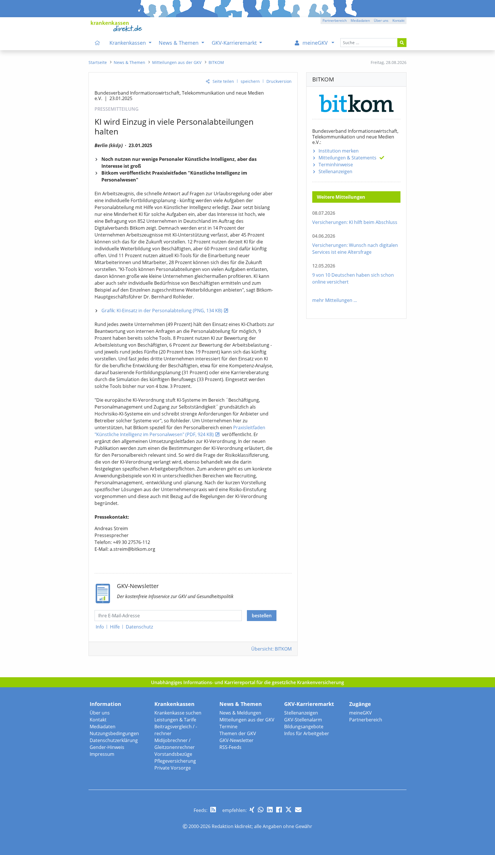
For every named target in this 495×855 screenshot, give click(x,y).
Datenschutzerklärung (114, 740)
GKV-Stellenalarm (303, 720)
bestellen (262, 615)
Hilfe (115, 627)
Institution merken (339, 151)
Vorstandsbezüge (173, 754)
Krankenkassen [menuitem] (128, 42)
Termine (228, 726)
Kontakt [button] (398, 20)
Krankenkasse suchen (177, 713)
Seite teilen (223, 81)
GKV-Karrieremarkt (309, 703)
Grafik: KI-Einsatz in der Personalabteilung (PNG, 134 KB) (161, 310)
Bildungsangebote (303, 726)
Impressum (102, 754)
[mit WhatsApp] (261, 809)
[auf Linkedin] (270, 809)
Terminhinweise (336, 164)
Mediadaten (102, 726)
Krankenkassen (174, 703)
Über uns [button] (381, 20)
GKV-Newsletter (236, 740)
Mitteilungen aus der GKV (246, 720)
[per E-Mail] (298, 809)
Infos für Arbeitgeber (306, 733)
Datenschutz (139, 627)
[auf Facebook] (279, 809)
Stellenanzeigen (335, 171)
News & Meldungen (240, 713)
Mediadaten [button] (360, 20)
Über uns (100, 713)
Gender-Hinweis (107, 747)
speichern (250, 81)
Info (100, 627)
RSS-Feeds (230, 747)
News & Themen (240, 703)
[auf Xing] (252, 809)
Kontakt (98, 720)
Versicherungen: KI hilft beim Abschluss (354, 222)
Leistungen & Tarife (175, 720)
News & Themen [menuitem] (179, 42)
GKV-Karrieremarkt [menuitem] (235, 42)
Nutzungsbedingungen (114, 733)
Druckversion (279, 81)
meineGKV (360, 713)
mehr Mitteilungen (332, 300)
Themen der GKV (237, 733)
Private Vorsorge (172, 768)
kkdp (115, 145)
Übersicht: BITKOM (271, 649)
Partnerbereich (365, 720)
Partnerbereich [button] (335, 20)
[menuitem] (97, 42)
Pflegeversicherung (175, 761)
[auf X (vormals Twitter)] (288, 809)
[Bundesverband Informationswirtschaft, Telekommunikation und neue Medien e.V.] (356, 102)
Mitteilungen (347, 158)
